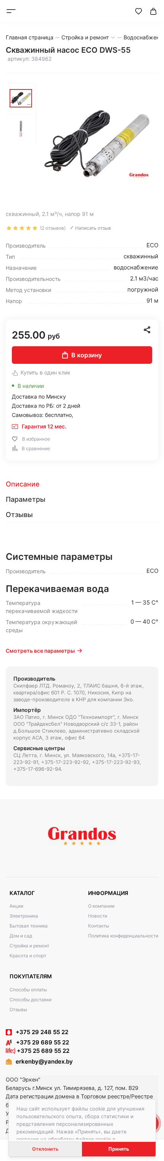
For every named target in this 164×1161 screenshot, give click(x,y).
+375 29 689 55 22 (40, 1042)
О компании (101, 906)
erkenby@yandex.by (44, 1061)
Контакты (98, 926)
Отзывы (18, 1009)
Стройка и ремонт (29, 946)
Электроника (24, 916)
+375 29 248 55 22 (42, 1032)
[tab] (82, 484)
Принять (118, 1149)
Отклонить (45, 1149)
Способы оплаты (28, 989)
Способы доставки (30, 999)
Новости (97, 916)
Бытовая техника (29, 926)
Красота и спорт (28, 955)
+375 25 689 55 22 (42, 1050)
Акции (16, 906)
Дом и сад (21, 936)
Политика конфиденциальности (123, 936)
